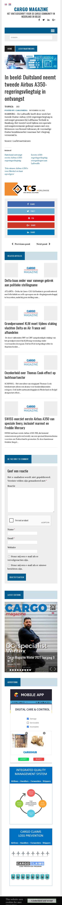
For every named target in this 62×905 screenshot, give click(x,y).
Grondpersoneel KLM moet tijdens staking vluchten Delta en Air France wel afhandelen (31, 328)
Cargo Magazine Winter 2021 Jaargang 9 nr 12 (31, 659)
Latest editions (14, 594)
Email (10, 538)
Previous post (22, 244)
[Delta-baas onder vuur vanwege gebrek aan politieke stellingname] (31, 275)
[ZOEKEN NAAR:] (31, 37)
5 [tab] (18, 670)
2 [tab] (10, 670)
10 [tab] (30, 670)
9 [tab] (28, 670)
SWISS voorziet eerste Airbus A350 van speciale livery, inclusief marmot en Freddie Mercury (29, 423)
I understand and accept (42, 901)
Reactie (11, 485)
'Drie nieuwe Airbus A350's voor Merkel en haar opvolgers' (16, 171)
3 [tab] (13, 670)
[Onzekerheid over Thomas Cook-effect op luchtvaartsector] (31, 367)
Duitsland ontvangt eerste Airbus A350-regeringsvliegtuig (13, 157)
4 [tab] (15, 670)
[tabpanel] (31, 637)
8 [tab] (25, 670)
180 (17, 106)
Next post (41, 244)
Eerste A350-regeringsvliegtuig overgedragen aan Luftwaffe (39, 159)
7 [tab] (23, 670)
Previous (51, 669)
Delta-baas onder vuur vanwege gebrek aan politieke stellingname (29, 282)
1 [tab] (8, 670)
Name (10, 529)
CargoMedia (21, 110)
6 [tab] (20, 670)
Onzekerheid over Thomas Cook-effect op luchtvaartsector (30, 375)
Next (55, 669)
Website (11, 547)
